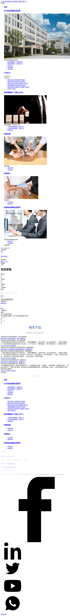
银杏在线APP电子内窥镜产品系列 (18, 83)
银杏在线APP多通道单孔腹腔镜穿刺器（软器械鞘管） (17, 349)
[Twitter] (12, 576)
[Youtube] (12, 594)
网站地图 (3, 614)
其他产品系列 (12, 89)
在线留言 (10, 243)
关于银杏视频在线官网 (12, 11)
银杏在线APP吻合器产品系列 (16, 81)
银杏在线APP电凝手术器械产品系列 (18, 87)
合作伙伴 (10, 169)
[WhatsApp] (12, 611)
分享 (3, 308)
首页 (5, 7)
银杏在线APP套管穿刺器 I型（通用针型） (13, 362)
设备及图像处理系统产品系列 (16, 85)
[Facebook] (36, 541)
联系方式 (10, 241)
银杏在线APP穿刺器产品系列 (16, 80)
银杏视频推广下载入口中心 (14, 92)
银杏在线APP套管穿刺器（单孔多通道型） (13, 338)
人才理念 (10, 202)
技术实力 (10, 65)
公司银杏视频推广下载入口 (16, 126)
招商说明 (10, 168)
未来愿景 (10, 67)
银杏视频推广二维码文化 (15, 63)
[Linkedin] (12, 559)
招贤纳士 (7, 173)
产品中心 (7, 73)
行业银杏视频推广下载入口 (16, 128)
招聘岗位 (10, 203)
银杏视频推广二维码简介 (15, 62)
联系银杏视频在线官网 (12, 207)
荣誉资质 (10, 69)
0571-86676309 (5, 248)
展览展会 (10, 130)
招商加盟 (7, 134)
